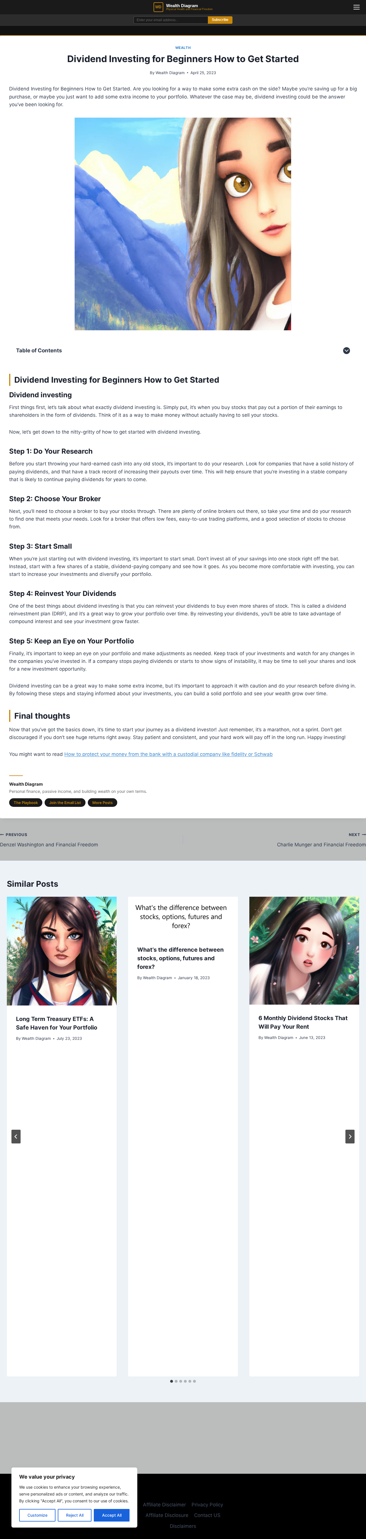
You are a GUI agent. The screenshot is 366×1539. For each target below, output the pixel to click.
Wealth (183, 48)
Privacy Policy (207, 1505)
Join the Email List (65, 802)
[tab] (171, 1381)
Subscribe (220, 20)
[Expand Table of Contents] (346, 350)
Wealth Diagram (170, 72)
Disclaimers (183, 1526)
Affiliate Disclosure (167, 1515)
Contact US (207, 1515)
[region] (74, 1497)
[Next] (350, 1136)
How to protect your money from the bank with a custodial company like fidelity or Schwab (168, 754)
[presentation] (62, 951)
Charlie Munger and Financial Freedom (321, 839)
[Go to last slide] (16, 1136)
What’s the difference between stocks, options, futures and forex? (180, 958)
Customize (37, 1515)
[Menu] (356, 7)
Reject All (74, 1515)
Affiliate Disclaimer (164, 1505)
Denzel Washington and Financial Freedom (49, 839)
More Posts (102, 802)
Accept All (112, 1515)
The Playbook (26, 802)
